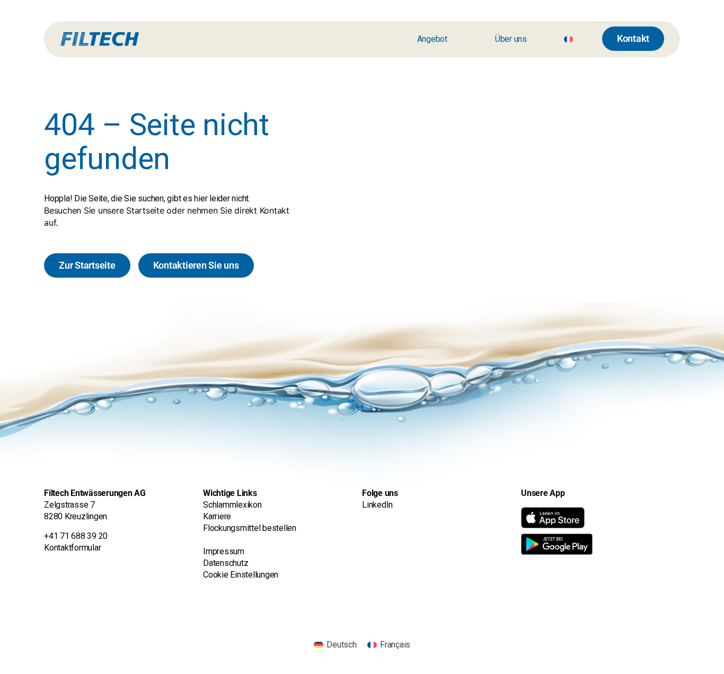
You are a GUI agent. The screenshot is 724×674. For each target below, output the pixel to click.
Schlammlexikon (232, 505)
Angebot (432, 39)
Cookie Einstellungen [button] (240, 575)
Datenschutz (225, 563)
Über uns (511, 39)
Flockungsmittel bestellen (249, 528)
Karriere (218, 516)
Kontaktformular (72, 548)
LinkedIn (377, 505)
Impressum (223, 551)
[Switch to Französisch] (568, 39)
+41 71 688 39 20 (76, 536)
